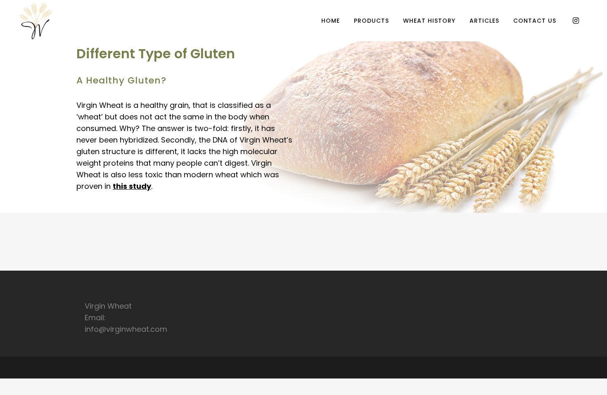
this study (132, 186)
